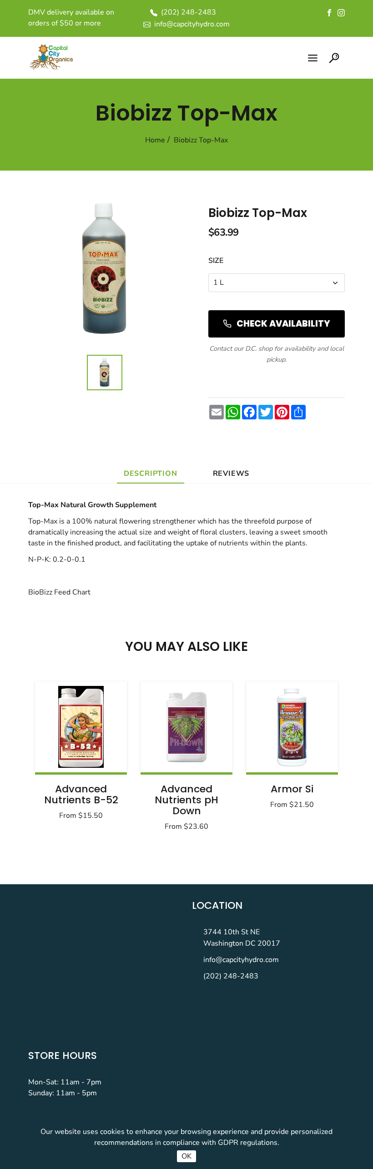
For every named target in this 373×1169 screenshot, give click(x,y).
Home (155, 140)
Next (308, 753)
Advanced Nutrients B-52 (81, 794)
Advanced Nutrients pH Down (186, 800)
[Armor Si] (292, 726)
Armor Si (292, 789)
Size (215, 261)
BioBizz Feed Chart (59, 592)
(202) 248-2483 (230, 976)
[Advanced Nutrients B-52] (81, 726)
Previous (64, 753)
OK (186, 1156)
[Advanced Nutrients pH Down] (186, 726)
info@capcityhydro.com (241, 960)
